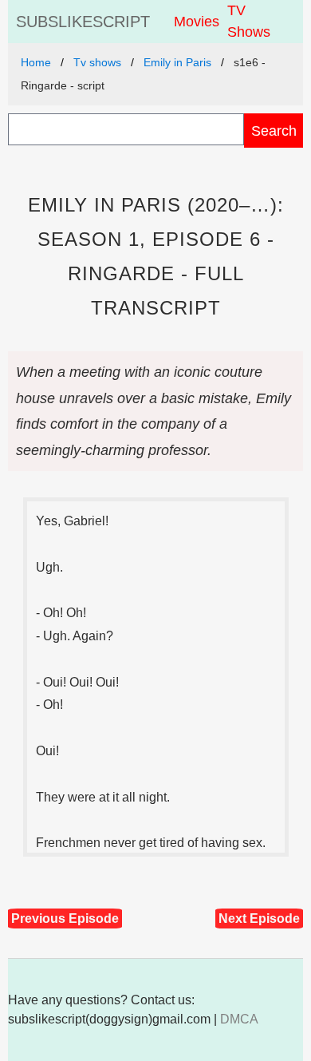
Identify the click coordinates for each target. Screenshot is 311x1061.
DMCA (239, 1019)
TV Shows (248, 21)
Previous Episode (65, 918)
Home (36, 62)
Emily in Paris (177, 62)
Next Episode (259, 918)
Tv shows (97, 62)
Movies (196, 22)
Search (274, 130)
